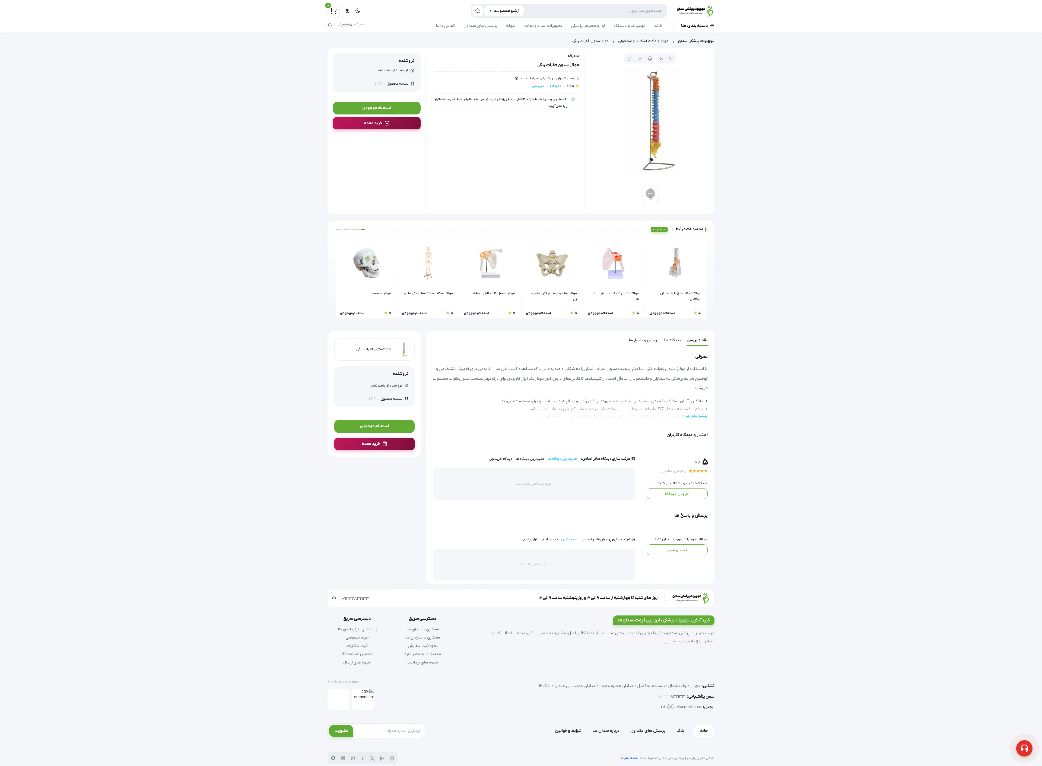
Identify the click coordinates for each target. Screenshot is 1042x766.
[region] (521, 42)
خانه (658, 25)
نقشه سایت (629, 758)
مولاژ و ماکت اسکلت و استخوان (643, 41)
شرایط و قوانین (568, 730)
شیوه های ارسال (357, 662)
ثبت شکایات (357, 646)
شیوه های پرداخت (422, 662)
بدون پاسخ (550, 539)
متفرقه (573, 56)
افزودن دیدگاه (677, 493)
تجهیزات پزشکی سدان (696, 41)
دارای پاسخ (531, 539)
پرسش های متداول (480, 25)
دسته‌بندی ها (694, 25)
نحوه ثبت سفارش (423, 646)
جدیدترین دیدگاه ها (562, 459)
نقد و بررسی (697, 340)
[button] (363, 229)
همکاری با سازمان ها (422, 637)
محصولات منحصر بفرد (422, 654)
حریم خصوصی (357, 637)
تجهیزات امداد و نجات (543, 25)
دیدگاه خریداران (501, 459)
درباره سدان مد (606, 730)
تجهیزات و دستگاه (630, 25)
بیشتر (660, 229)
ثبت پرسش (677, 550)
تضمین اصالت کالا (357, 654)
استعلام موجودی (377, 108)
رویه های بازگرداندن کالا (357, 629)
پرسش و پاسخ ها (644, 340)
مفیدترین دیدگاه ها (530, 459)
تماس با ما (445, 25)
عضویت (341, 730)
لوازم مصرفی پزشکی (588, 25)
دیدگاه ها (672, 340)
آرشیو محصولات (507, 11)
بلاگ (680, 730)
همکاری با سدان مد (422, 629)
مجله (511, 25)
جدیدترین (569, 539)
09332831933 (351, 25)
